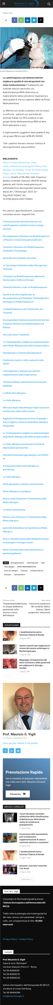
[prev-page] (4, 676)
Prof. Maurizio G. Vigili (19, 734)
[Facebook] (14, 20)
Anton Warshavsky (20, 173)
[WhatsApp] (21, 20)
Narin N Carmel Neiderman (16, 162)
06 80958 (11, 974)
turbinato (7, 574)
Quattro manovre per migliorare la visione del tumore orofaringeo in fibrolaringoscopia (34, 648)
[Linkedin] (27, 20)
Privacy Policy (10, 939)
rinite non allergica (11, 571)
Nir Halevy (36, 166)
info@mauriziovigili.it (13, 996)
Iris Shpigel (18, 169)
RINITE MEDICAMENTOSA (26, 567)
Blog (5, 639)
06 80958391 (13, 970)
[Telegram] (34, 20)
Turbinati (24, 571)
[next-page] (9, 676)
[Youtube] (18, 750)
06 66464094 (13, 992)
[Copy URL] (40, 20)
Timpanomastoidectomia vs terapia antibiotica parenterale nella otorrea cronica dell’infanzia (15, 609)
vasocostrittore (19, 574)
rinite (43, 563)
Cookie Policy (26, 939)
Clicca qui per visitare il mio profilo (20, 743)
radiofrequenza (32, 563)
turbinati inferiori (36, 571)
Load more (25, 879)
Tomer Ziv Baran (33, 169)
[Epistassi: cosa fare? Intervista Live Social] (10, 869)
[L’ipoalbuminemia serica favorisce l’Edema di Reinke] (10, 636)
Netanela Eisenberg (20, 166)
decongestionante (17, 563)
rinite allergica (9, 567)
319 (18, 974)
